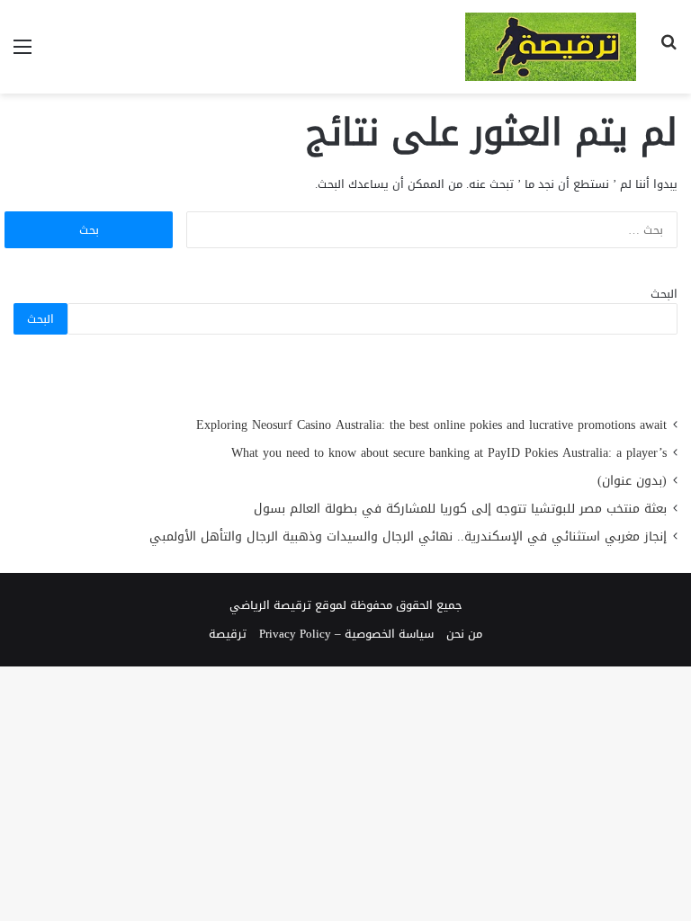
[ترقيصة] (550, 47)
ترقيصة (228, 633)
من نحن (464, 633)
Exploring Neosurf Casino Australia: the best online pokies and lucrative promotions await (431, 425)
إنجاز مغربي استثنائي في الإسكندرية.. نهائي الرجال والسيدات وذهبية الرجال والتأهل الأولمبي (408, 536)
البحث (664, 293)
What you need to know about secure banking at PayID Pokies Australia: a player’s (449, 453)
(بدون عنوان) (632, 480)
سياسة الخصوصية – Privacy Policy (346, 633)
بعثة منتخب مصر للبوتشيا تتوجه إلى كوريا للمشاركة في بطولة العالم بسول (460, 508)
